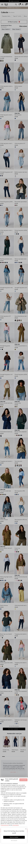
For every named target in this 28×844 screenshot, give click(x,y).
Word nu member (14, 837)
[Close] (26, 828)
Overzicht (24, 779)
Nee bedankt (14, 840)
